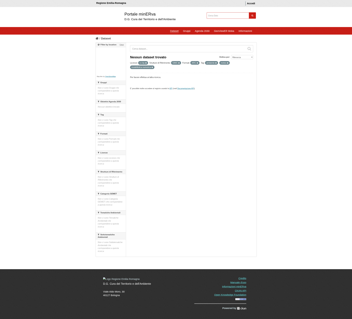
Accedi (251, 3)
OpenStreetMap (110, 76)
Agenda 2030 (202, 31)
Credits (242, 278)
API (170, 88)
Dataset (174, 31)
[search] (249, 49)
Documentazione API (185, 88)
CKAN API (240, 290)
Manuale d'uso (238, 282)
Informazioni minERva (234, 286)
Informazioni (245, 31)
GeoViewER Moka (224, 31)
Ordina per (224, 57)
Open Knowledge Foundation (230, 294)
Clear (122, 45)
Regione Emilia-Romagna (111, 3)
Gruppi (186, 31)
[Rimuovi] (146, 63)
